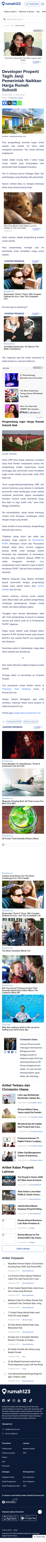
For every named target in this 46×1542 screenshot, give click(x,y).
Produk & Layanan (8, 1453)
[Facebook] (4, 103)
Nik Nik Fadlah (27, 1320)
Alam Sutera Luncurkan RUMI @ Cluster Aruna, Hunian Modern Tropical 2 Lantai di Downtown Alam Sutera (30, 1193)
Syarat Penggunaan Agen (11, 1486)
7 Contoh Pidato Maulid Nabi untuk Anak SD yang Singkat (24, 1314)
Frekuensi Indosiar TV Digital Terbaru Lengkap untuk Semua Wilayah (29, 1140)
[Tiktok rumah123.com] (31, 1400)
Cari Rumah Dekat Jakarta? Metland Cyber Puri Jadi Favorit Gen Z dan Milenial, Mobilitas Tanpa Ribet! (24, 1277)
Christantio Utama (15, 98)
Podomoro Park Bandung (16, 689)
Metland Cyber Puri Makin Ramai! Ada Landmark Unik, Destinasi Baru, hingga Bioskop (25, 1302)
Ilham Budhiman (35, 1185)
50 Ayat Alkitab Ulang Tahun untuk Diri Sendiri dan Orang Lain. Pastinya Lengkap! (30, 1111)
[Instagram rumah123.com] (13, 1400)
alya (23, 1356)
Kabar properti (10, 11)
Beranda (6, 25)
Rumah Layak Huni (31, 722)
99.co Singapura (28, 1481)
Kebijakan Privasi (8, 1477)
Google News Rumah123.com (27, 713)
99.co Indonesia (28, 1477)
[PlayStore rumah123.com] (28, 1518)
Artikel (12, 25)
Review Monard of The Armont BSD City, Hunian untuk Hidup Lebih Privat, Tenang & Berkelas (30, 1236)
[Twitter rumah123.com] (8, 1400)
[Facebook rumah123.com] (3, 1400)
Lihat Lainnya (23, 1249)
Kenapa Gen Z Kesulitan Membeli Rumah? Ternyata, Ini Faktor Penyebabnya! (23, 1339)
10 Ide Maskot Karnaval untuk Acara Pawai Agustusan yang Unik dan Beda (25, 1363)
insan (24, 1369)
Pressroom (6, 1466)
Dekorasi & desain (26, 11)
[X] (9, 103)
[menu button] (42, 4)
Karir (3, 1462)
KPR (24, 1453)
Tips (38, 11)
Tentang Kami (7, 1449)
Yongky (32, 1228)
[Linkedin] (14, 103)
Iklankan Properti (29, 1449)
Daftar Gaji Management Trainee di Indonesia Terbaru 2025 (29, 1154)
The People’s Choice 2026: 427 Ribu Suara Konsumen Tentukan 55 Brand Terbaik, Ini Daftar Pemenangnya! (31, 1179)
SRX (24, 1486)
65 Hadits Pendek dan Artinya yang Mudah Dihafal (24, 1350)
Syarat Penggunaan (9, 1481)
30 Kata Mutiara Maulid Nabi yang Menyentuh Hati (23, 1326)
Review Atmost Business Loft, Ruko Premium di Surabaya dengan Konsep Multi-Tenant (30, 1222)
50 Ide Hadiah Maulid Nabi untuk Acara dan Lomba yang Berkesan (25, 1289)
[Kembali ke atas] (40, 1512)
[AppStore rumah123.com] (10, 1518)
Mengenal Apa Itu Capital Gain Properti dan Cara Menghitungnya (30, 1125)
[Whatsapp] (19, 103)
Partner (4, 1457)
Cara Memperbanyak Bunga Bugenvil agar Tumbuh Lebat (25, 1375)
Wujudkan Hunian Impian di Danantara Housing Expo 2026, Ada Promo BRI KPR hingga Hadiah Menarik (25, 1265)
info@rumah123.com (12, 1429)
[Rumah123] (11, 4)
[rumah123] (17, 1391)
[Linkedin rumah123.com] (24, 1400)
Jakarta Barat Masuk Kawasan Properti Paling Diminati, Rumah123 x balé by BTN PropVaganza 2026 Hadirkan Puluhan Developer (31, 1208)
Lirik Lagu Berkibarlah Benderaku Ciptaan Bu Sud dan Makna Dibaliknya (30, 1097)
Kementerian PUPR (14, 722)
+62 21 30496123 (11, 1434)
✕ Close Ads (39, 1537)
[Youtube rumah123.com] (18, 1400)
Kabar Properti (19, 25)
